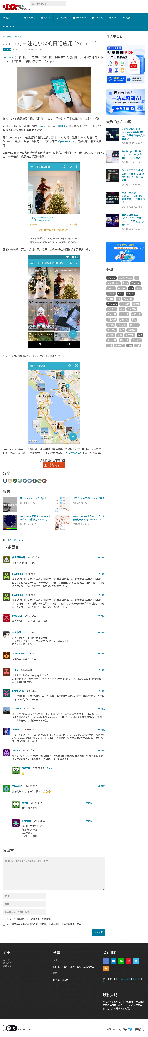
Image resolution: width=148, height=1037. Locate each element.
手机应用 (124, 319)
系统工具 (111, 340)
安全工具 (124, 314)
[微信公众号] (121, 961)
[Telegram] (113, 961)
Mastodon (125, 979)
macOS (63, 17)
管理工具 (129, 335)
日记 (15, 540)
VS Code (127, 298)
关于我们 (7, 959)
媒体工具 (111, 314)
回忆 (9, 540)
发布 (55, 959)
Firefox (111, 288)
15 (44, 49)
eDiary (41, 126)
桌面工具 (134, 324)
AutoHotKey (113, 283)
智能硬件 (122, 324)
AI (17, 17)
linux (120, 293)
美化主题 (136, 340)
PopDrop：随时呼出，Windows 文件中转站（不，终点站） (133, 154)
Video (110, 298)
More (8, 26)
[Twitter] (136, 961)
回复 (102, 557)
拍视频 (110, 324)
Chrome (98, 17)
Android (31, 17)
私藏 (120, 335)
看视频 (110, 335)
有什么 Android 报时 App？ (33, 498)
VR (118, 298)
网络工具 (124, 340)
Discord (107, 982)
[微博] (128, 961)
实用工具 (136, 314)
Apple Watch (125, 278)
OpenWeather (66, 141)
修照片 (136, 304)
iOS (46, 17)
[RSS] (106, 968)
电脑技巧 (132, 330)
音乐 (138, 345)
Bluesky (136, 979)
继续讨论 (7, 966)
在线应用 (132, 309)
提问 (55, 973)
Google (122, 288)
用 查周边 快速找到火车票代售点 (88, 498)
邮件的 (62, 126)
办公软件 (111, 309)
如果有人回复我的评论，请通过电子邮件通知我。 (31, 919)
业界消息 (124, 304)
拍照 (134, 319)
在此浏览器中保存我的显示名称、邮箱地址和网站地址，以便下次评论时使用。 (45, 924)
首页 (7, 17)
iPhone (111, 293)
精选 (127, 17)
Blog (125, 283)
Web (114, 17)
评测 (109, 345)
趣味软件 (119, 345)
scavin (34, 49)
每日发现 (111, 330)
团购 (122, 309)
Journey (8, 57)
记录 (21, 540)
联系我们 (7, 963)
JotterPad (75, 452)
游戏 (122, 330)
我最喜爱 (111, 319)
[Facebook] (106, 961)
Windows (81, 17)
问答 (130, 345)
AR (136, 278)
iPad (138, 288)
